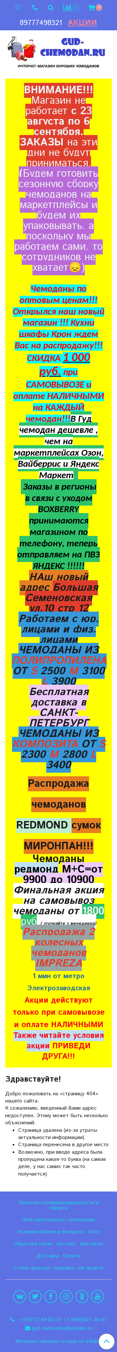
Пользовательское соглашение (59, 1219)
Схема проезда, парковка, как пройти (58, 1268)
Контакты (91, 1244)
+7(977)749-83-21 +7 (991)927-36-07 (62, 1320)
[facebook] (50, 1296)
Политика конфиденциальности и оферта (58, 1205)
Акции (82, 23)
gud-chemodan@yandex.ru (62, 1328)
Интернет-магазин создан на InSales (58, 1341)
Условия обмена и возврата (50, 1232)
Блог (94, 1232)
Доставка (47, 1256)
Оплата (72, 1256)
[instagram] (66, 1296)
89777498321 (41, 23)
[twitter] (35, 1296)
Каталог (66, 1244)
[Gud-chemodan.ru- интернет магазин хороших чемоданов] (58, 50)
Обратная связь (33, 1244)
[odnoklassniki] (81, 1296)
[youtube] (97, 1296)
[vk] (19, 1296)
